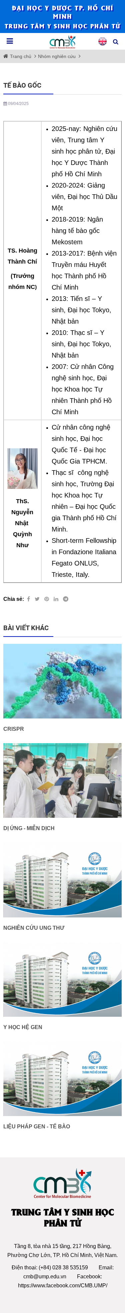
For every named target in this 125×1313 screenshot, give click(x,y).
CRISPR (13, 729)
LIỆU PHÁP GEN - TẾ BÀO (36, 1126)
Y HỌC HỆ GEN (22, 1027)
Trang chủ (21, 56)
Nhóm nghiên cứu (57, 56)
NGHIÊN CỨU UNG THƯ (33, 928)
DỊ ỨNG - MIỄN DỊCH (29, 828)
